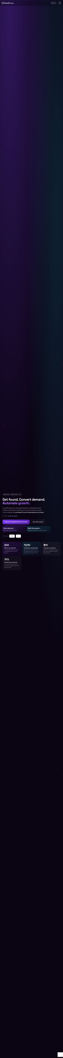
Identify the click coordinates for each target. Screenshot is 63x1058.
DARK (54, 3)
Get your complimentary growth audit (16, 521)
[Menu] (59, 3)
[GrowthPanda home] (8, 3)
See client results (38, 522)
